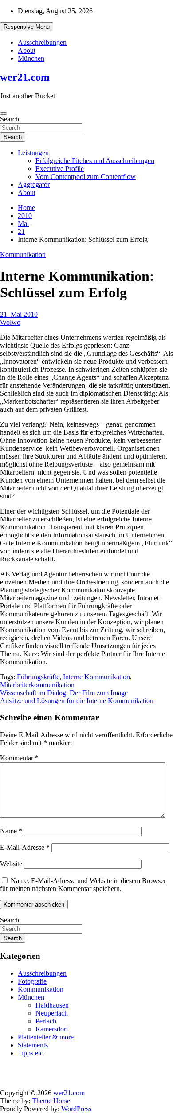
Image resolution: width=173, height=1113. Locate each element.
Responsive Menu (27, 26)
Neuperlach (51, 1013)
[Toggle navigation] (3, 113)
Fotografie (32, 981)
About (26, 50)
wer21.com (25, 77)
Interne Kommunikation (96, 677)
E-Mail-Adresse (25, 847)
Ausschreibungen (42, 42)
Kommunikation (23, 254)
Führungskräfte (38, 677)
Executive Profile (59, 168)
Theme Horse (51, 1101)
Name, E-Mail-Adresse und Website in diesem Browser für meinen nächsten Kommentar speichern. (83, 884)
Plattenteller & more (46, 1037)
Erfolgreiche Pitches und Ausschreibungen (94, 160)
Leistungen (33, 152)
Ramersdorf (51, 1029)
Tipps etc (30, 1053)
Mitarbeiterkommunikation (37, 685)
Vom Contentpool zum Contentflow (85, 176)
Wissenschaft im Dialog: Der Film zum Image (64, 693)
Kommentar (19, 758)
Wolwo (10, 322)
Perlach (45, 1021)
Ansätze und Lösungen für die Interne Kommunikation (76, 700)
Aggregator (34, 184)
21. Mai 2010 (19, 314)
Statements (33, 1045)
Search (9, 119)
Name (11, 831)
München (31, 58)
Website (11, 864)
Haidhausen (52, 1005)
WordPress (76, 1109)
